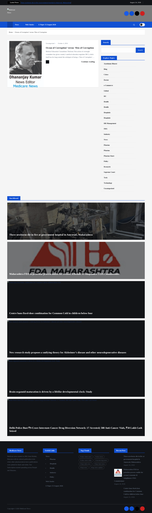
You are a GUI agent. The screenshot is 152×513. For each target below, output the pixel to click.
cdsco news (99, 457)
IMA (105, 129)
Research (107, 167)
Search (106, 42)
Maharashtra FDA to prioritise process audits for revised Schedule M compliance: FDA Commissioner (64, 274)
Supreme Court (109, 172)
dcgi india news (85, 464)
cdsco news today (86, 460)
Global (106, 91)
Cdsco (106, 74)
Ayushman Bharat (110, 64)
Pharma (107, 145)
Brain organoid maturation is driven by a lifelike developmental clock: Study (50, 391)
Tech (105, 178)
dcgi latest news (100, 464)
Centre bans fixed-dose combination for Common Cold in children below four (51, 313)
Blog (105, 69)
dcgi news (84, 467)
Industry (107, 134)
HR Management (110, 123)
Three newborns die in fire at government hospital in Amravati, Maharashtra (46, 3)
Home (11, 32)
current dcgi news (101, 460)
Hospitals (107, 112)
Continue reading (88, 62)
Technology (108, 183)
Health (106, 102)
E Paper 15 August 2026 (47, 25)
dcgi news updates (97, 467)
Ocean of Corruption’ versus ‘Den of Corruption (31, 32)
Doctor (106, 80)
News (17, 25)
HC (105, 96)
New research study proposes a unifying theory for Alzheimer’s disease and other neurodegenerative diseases (67, 352)
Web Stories (29, 25)
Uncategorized (50, 43)
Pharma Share (109, 156)
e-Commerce (108, 85)
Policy (106, 161)
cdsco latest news (86, 457)
